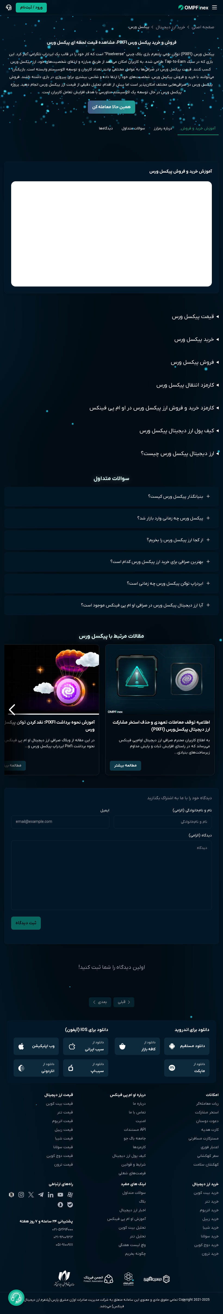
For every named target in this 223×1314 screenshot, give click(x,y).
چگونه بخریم (135, 1253)
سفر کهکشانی (208, 1156)
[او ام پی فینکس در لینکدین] (50, 1194)
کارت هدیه (210, 1129)
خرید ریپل (210, 1219)
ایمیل (104, 810)
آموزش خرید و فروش (198, 128)
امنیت (141, 1121)
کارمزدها (139, 1147)
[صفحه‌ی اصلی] (193, 7)
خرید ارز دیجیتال (170, 27)
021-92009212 (63, 1237)
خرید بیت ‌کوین (206, 1192)
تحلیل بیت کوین (132, 1227)
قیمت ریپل (64, 1129)
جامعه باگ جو (135, 1138)
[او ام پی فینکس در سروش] (60, 1204)
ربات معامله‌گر (207, 1103)
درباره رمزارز (163, 128)
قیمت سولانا (63, 1147)
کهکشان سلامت (206, 1164)
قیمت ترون (63, 1164)
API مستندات (135, 1129)
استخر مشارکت (207, 1112)
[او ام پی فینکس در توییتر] (31, 1195)
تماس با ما (137, 1112)
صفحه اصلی (203, 27)
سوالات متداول (133, 128)
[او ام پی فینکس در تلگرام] (41, 1194)
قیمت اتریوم (62, 1121)
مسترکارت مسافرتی (203, 1138)
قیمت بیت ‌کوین (59, 1103)
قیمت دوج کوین (60, 1156)
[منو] (214, 7)
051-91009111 (64, 1244)
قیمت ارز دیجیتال (58, 1095)
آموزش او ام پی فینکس (126, 1219)
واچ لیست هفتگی (132, 1245)
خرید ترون (210, 1253)
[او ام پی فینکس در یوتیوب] (60, 1195)
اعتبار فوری (210, 1147)
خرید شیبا (211, 1227)
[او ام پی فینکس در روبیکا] (11, 1194)
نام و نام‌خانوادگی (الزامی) (192, 810)
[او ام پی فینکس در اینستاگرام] (21, 1194)
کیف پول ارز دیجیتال (129, 1156)
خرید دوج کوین (206, 1245)
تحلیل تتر (138, 1236)
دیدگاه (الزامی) (200, 835)
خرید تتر (212, 1201)
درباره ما (139, 1103)
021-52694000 (62, 1229)
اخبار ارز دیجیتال (132, 1210)
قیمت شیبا (64, 1138)
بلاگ (142, 1201)
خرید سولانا (210, 1236)
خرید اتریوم (209, 1210)
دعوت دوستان (207, 1121)
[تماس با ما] (9, 7)
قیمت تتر (65, 1112)
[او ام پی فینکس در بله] (70, 1204)
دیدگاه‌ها (106, 128)
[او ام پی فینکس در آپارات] (70, 1194)
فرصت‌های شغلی (132, 1173)
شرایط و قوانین (133, 1164)
